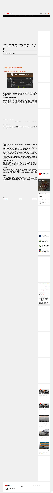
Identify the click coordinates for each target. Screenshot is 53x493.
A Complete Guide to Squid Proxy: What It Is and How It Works (13, 67)
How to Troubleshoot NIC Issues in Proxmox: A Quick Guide (44, 434)
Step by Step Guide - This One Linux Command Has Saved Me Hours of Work (45, 246)
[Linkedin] (41, 14)
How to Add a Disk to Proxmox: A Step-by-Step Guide (44, 392)
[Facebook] (40, 14)
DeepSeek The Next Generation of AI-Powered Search (11, 70)
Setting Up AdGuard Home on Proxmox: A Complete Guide (44, 406)
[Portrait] (45, 14)
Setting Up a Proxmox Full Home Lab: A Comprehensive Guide (44, 447)
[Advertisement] (26, 6)
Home (22, 486)
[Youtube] (44, 14)
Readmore (42, 412)
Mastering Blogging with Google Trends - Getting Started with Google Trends (15, 71)
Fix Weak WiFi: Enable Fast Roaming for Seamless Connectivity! (13, 68)
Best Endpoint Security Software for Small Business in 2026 (45, 236)
